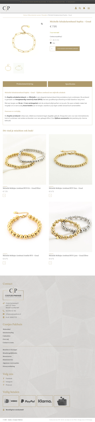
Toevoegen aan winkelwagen (67, 49)
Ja (56, 40)
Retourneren (7, 356)
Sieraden (44, 15)
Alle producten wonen (34, 15)
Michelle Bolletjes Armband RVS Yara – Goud (66, 188)
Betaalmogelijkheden (10, 353)
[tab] (25, 84)
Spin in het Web (72, 420)
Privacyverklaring (9, 366)
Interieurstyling (8, 332)
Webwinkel (6, 329)
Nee (54, 43)
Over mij (6, 339)
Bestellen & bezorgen (10, 350)
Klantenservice (8, 360)
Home (25, 15)
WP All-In (61, 420)
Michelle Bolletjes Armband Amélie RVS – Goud (21, 256)
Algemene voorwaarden (11, 363)
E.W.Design (88, 420)
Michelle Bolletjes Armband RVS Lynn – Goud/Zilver (68, 256)
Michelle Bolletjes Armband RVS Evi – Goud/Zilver (22, 188)
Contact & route (8, 342)
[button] (79, 8)
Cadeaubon (6, 336)
